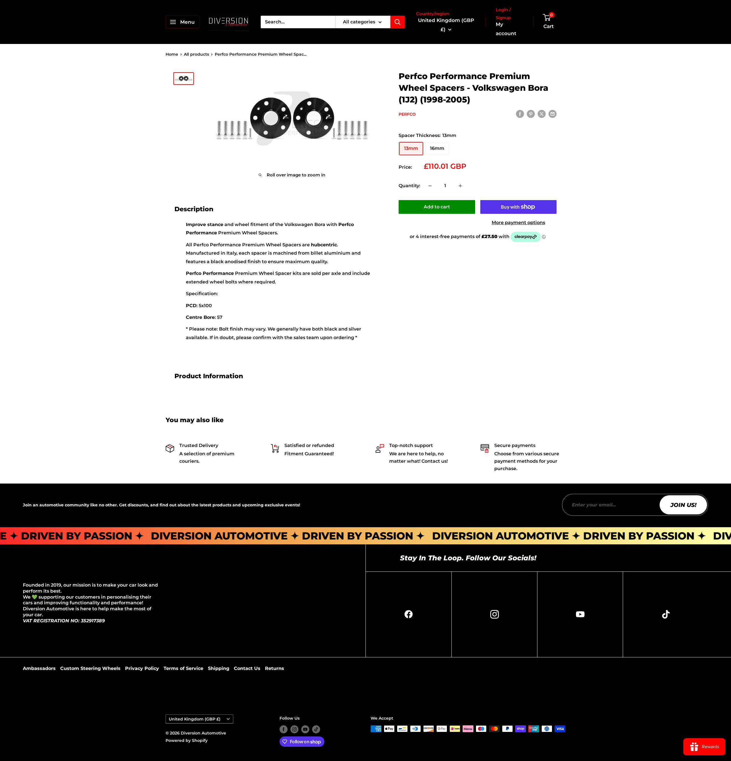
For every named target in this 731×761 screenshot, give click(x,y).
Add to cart (437, 207)
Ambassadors (39, 668)
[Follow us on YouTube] (305, 729)
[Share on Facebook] (520, 114)
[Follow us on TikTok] (316, 729)
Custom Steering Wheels (90, 668)
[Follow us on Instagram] (294, 729)
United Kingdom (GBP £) (194, 719)
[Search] (397, 22)
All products (196, 54)
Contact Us (247, 668)
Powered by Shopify (187, 740)
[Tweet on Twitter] (542, 114)
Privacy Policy (142, 668)
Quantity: (409, 185)
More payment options (518, 222)
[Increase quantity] (460, 186)
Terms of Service (183, 668)
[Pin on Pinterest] (531, 114)
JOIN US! (683, 505)
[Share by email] (553, 114)
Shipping (218, 668)
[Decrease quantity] (430, 186)
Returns (274, 668)
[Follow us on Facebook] (284, 729)
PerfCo (407, 114)
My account (506, 28)
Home (172, 54)
